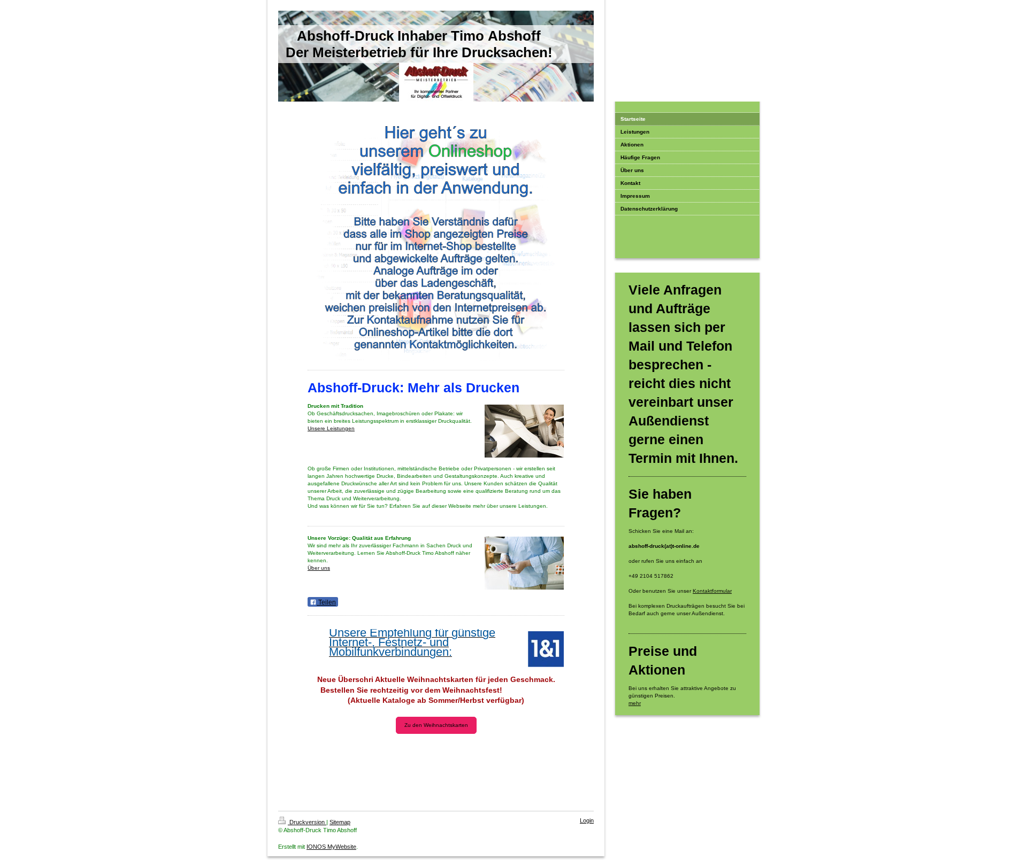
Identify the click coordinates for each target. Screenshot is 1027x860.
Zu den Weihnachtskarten (436, 725)
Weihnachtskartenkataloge (436, 758)
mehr (635, 703)
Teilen (326, 602)
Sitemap (339, 822)
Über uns (319, 568)
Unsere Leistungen (331, 428)
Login (587, 820)
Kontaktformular (712, 591)
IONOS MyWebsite (331, 846)
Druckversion (307, 822)
